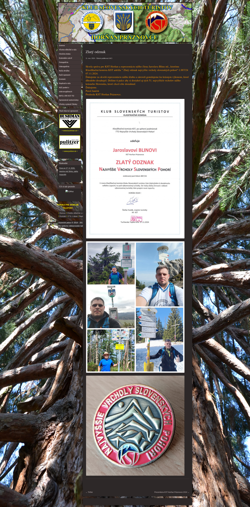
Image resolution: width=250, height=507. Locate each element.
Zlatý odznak (96, 51)
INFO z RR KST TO (66, 96)
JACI (110, 58)
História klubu (64, 54)
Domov (62, 46)
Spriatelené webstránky (69, 100)
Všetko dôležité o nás (68, 50)
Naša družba (64, 71)
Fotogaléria (63, 62)
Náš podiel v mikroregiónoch (65, 90)
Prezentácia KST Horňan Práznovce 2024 (171, 492)
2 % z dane (73, 216)
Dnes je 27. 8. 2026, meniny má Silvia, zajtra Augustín (68, 171)
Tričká (89, 492)
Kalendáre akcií (65, 58)
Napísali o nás (65, 83)
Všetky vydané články (68, 104)
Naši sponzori (64, 75)
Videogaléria (64, 67)
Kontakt (62, 79)
